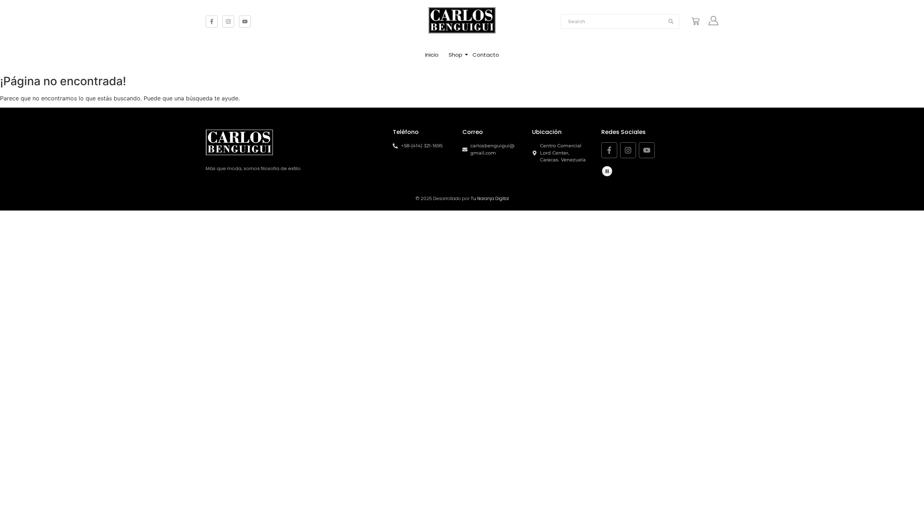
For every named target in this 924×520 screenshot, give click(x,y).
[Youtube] (245, 21)
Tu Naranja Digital (490, 198)
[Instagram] (228, 21)
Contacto (485, 54)
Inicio (432, 54)
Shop (455, 54)
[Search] (671, 21)
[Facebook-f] (212, 21)
